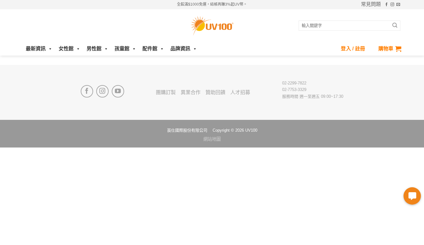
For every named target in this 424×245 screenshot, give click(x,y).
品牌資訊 (180, 48)
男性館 (94, 48)
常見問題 (371, 4)
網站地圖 (212, 139)
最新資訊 (36, 48)
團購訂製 (166, 92)
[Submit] (395, 25)
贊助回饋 (215, 92)
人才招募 (240, 92)
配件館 (149, 48)
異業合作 (191, 92)
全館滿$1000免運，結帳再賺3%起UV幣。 (212, 4)
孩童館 (122, 48)
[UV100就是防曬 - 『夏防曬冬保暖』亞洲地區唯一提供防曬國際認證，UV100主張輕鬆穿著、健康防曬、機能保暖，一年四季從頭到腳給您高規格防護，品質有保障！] (212, 26)
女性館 (66, 48)
